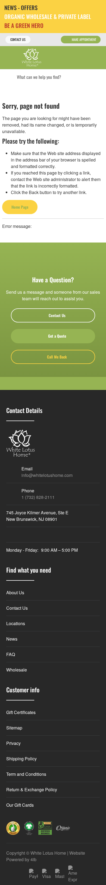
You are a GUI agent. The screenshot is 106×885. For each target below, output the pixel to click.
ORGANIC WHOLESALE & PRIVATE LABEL (47, 16)
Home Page (19, 207)
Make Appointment (84, 39)
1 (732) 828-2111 (38, 497)
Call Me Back (57, 357)
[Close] (98, 7)
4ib (33, 859)
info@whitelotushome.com (47, 475)
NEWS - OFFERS (21, 7)
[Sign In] (86, 57)
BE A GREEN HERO (23, 25)
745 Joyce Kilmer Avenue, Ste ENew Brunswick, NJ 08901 (37, 515)
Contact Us (18, 39)
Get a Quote (57, 336)
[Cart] (98, 57)
